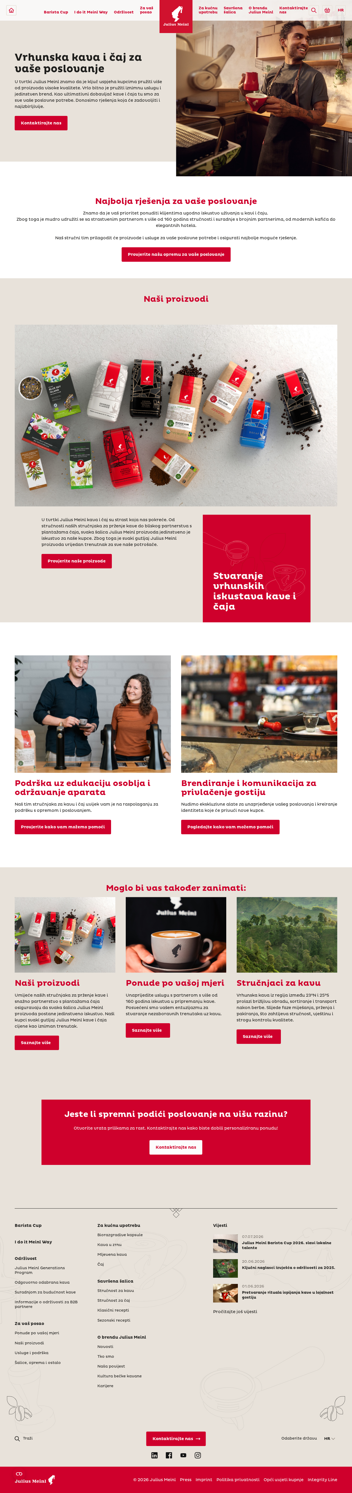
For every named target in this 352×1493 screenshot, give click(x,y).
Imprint (204, 1479)
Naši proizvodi (29, 1343)
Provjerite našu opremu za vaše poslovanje (176, 254)
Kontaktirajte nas (293, 10)
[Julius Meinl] (11, 10)
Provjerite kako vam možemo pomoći (63, 827)
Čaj (100, 1264)
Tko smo (105, 1356)
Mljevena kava (112, 1254)
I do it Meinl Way (91, 12)
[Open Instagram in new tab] (198, 1455)
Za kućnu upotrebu (208, 10)
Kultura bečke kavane (119, 1376)
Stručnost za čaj (113, 1300)
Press (185, 1479)
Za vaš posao (146, 10)
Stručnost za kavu (115, 1291)
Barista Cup (56, 12)
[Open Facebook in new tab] (169, 1455)
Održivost (124, 12)
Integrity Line (322, 1479)
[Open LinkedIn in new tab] (154, 1455)
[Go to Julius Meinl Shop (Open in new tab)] (327, 10)
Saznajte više (37, 1042)
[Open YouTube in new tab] (183, 1455)
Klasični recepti (113, 1310)
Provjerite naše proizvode (77, 561)
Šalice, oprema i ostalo (38, 1363)
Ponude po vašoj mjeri (37, 1333)
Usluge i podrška (31, 1353)
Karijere (105, 1386)
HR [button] (341, 10)
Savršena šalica (233, 10)
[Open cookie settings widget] (19, 1474)
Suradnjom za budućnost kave (45, 1292)
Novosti (105, 1347)
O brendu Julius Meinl (261, 10)
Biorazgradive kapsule (120, 1235)
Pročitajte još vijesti (235, 1312)
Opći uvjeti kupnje (284, 1479)
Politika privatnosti (237, 1479)
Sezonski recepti (113, 1320)
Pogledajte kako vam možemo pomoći (230, 827)
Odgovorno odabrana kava (42, 1282)
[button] (314, 10)
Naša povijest (111, 1366)
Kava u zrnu (109, 1245)
